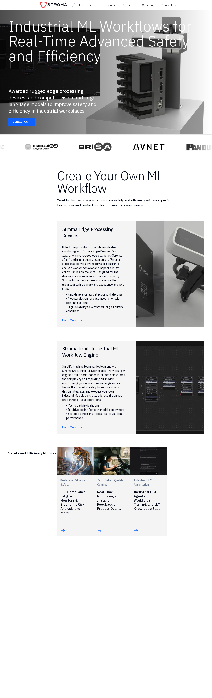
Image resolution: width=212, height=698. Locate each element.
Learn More (69, 320)
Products (85, 5)
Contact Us (20, 122)
